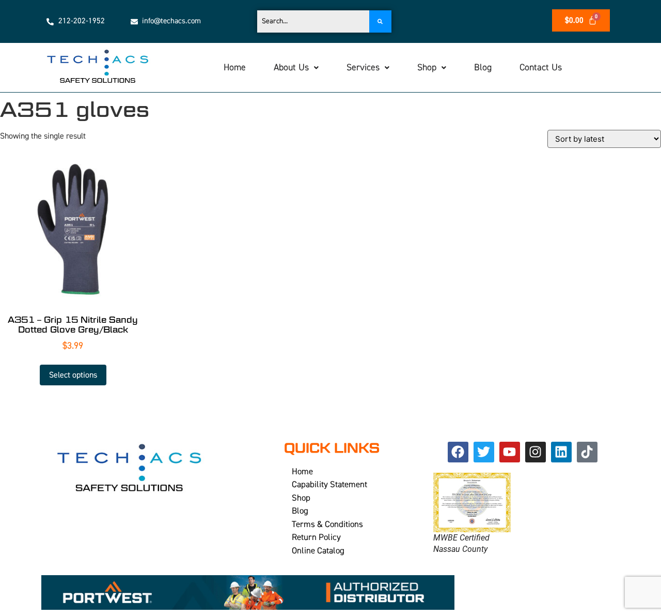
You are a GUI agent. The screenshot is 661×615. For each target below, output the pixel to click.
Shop (426, 67)
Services (363, 67)
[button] (296, 67)
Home (235, 67)
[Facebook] (458, 452)
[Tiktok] (587, 452)
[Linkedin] (561, 452)
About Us (291, 67)
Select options (73, 375)
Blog (483, 67)
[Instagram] (535, 452)
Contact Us (541, 67)
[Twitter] (484, 452)
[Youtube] (509, 452)
